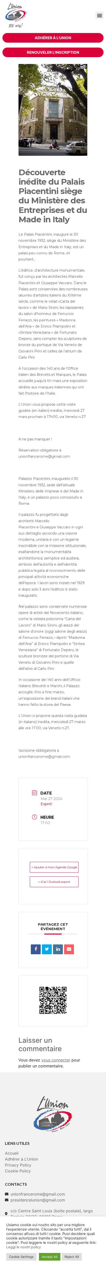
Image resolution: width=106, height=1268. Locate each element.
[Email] (69, 949)
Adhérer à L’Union (21, 1159)
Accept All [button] (49, 1257)
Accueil (11, 1153)
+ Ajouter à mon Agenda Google (54, 867)
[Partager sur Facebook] (36, 949)
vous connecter (55, 1060)
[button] (99, 15)
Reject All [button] (72, 1257)
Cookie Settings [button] (21, 1257)
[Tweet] (47, 949)
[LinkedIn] (58, 949)
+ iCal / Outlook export (54, 882)
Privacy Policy (18, 1165)
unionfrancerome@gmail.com (44, 456)
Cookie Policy (18, 1170)
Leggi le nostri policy (23, 1247)
